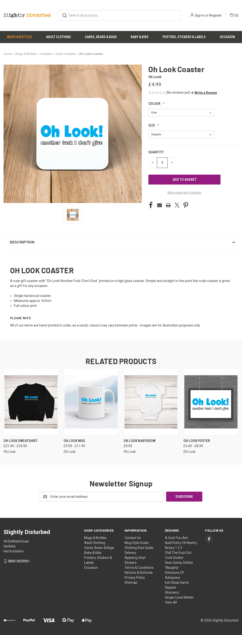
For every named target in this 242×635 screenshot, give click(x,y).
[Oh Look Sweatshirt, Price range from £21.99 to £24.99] (31, 402)
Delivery (130, 553)
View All (171, 602)
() (235, 15)
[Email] (159, 205)
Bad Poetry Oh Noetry (181, 543)
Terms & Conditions (139, 567)
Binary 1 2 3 (173, 548)
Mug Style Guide (137, 543)
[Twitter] (177, 205)
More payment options (184, 192)
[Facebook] (150, 205)
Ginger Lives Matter (179, 597)
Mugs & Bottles (19, 37)
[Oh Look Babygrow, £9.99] (151, 402)
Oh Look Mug (74, 441)
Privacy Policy (135, 577)
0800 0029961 (19, 561)
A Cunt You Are (176, 538)
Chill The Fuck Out (178, 553)
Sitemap (131, 582)
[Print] (168, 205)
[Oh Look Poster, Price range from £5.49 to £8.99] (211, 402)
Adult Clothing (58, 37)
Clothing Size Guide (139, 548)
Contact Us (133, 538)
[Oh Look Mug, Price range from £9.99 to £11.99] (91, 402)
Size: (152, 125)
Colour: (155, 104)
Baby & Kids (139, 37)
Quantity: (156, 152)
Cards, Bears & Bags (101, 37)
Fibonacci (172, 592)
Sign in (200, 15)
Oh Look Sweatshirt (21, 441)
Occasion (227, 37)
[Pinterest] (185, 205)
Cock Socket (174, 558)
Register (215, 15)
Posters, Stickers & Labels (184, 37)
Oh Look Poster (196, 441)
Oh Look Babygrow (140, 441)
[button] (204, 93)
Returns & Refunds (139, 572)
